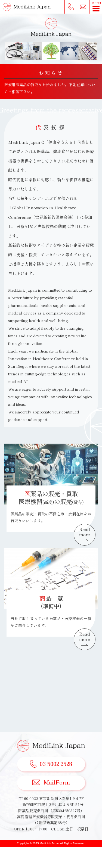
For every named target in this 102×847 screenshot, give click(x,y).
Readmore (84, 532)
